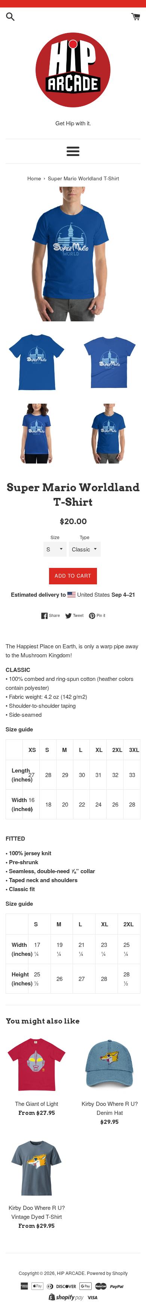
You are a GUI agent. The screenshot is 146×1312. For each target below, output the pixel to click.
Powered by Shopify (107, 1273)
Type (84, 537)
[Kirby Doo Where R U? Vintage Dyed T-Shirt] (36, 1168)
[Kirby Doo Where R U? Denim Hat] (109, 1064)
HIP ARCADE (71, 1273)
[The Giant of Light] (36, 1064)
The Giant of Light (36, 1103)
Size (55, 537)
